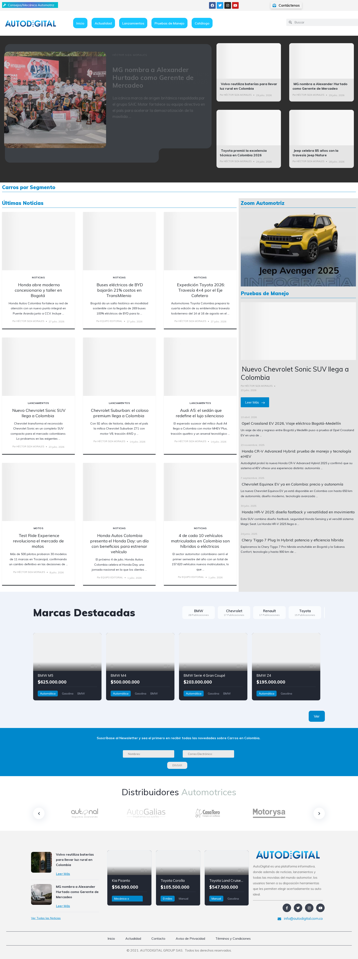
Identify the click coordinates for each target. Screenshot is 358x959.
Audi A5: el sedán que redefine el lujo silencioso (200, 413)
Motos (38, 528)
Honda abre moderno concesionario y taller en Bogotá (38, 290)
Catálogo (202, 23)
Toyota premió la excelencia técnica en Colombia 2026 (243, 152)
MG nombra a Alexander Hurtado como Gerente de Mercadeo (320, 86)
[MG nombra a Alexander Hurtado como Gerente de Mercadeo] (41, 894)
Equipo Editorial (111, 321)
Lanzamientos (133, 23)
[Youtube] (235, 5)
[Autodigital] (30, 23)
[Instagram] (227, 5)
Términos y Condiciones (233, 938)
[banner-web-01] (298, 249)
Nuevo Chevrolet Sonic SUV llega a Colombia (38, 413)
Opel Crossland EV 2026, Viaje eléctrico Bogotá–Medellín (291, 423)
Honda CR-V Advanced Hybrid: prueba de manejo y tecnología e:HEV (296, 454)
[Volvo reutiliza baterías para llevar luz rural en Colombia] (41, 862)
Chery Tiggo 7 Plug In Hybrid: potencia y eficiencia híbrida (292, 540)
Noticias (38, 277)
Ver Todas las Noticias (46, 918)
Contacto (158, 938)
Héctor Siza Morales (238, 94)
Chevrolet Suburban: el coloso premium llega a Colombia (120, 413)
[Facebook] (212, 5)
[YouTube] (320, 908)
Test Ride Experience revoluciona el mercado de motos (38, 541)
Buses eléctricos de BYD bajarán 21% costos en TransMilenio (120, 290)
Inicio (80, 23)
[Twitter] (220, 5)
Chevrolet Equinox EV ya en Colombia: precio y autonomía (292, 484)
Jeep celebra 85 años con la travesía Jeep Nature (315, 152)
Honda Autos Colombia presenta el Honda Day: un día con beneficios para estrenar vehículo (119, 543)
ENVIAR (177, 765)
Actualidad (103, 23)
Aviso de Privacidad (190, 938)
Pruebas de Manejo (169, 23)
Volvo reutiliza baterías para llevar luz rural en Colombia (248, 86)
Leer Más (252, 402)
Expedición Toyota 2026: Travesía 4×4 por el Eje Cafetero (201, 290)
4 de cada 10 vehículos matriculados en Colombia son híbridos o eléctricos (200, 541)
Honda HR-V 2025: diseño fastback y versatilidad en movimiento (298, 512)
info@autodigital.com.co (303, 918)
